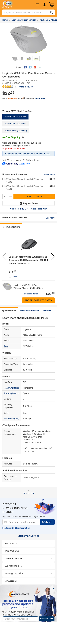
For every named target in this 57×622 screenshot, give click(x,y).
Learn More (49, 174)
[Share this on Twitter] (30, 67)
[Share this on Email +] (40, 67)
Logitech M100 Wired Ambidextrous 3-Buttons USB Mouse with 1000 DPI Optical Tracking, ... (28, 259)
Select (15, 276)
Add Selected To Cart (38, 300)
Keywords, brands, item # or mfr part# (22, 12)
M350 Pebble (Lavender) (15, 130)
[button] (52, 256)
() (15, 86)
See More (50, 217)
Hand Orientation (11, 387)
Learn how (40, 98)
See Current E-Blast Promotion (16, 528)
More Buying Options (14, 217)
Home (5, 19)
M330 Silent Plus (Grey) (15, 116)
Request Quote (30, 203)
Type (6, 346)
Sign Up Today (46, 618)
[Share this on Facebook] (25, 67)
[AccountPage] (44, 5)
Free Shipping (13, 137)
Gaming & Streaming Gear (24, 19)
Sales (46, 153)
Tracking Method (11, 393)
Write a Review (26, 86)
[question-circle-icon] (22, 137)
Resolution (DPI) (11, 418)
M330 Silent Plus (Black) (15, 123)
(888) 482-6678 (28, 153)
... (43, 58)
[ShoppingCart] (52, 5)
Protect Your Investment (15, 174)
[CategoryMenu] (37, 5)
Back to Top (28, 493)
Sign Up (47, 522)
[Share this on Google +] (35, 67)
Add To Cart (33, 196)
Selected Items (30, 293)
